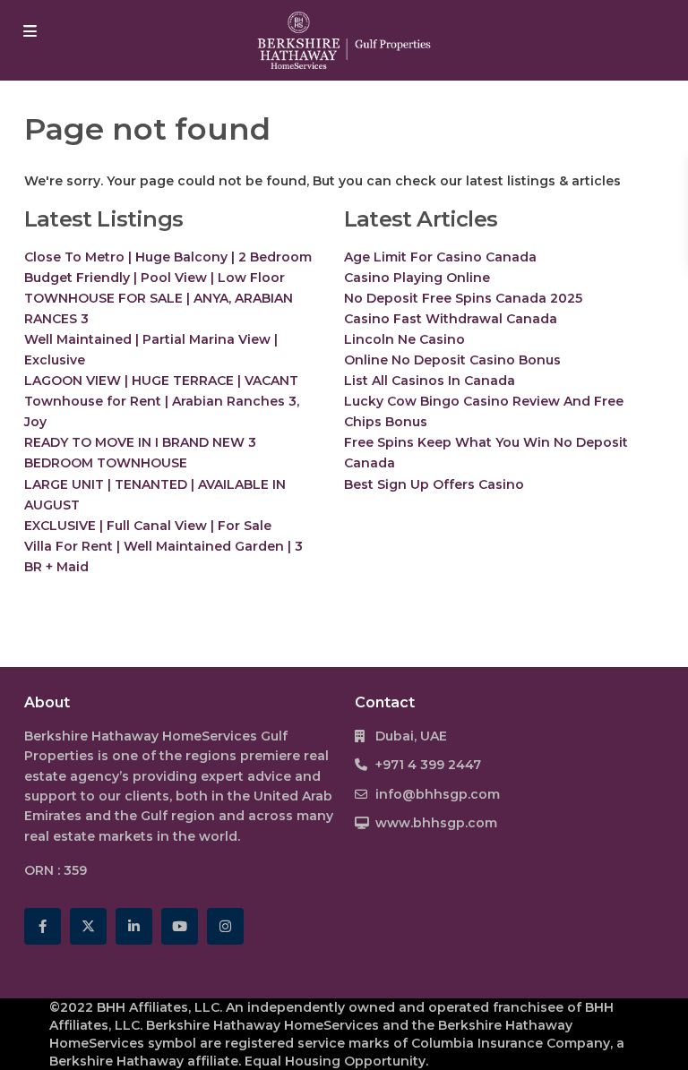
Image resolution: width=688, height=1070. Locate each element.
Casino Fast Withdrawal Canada (450, 319)
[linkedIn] (134, 926)
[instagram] (225, 926)
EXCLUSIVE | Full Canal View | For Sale (147, 526)
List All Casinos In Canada (429, 380)
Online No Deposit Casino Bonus (452, 360)
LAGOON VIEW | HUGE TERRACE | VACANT (161, 380)
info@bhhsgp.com (437, 794)
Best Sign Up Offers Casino (434, 484)
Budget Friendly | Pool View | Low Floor (154, 278)
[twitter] (88, 926)
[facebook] (42, 926)
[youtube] (179, 926)
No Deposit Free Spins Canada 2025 (463, 298)
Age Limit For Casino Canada (440, 257)
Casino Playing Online (417, 278)
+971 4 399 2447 (428, 765)
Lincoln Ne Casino (404, 339)
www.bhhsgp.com (436, 823)
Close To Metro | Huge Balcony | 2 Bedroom (168, 257)
